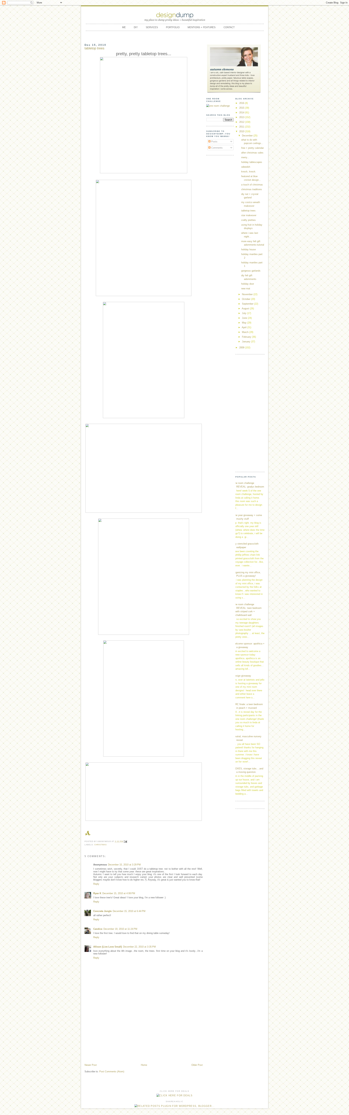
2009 (242, 347)
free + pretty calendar (252, 148)
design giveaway (242, 675)
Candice (97, 929)
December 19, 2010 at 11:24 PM (120, 929)
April (244, 327)
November (247, 294)
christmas (100, 845)
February (247, 336)
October (246, 299)
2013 (242, 117)
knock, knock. (248, 171)
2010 (242, 131)
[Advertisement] (144, 1035)
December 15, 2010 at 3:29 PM (124, 864)
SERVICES (152, 27)
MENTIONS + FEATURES (202, 27)
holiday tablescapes (251, 162)
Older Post (197, 1065)
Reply (96, 884)
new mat (245, 288)
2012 (242, 122)
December (247, 135)
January (246, 341)
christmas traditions (251, 189)
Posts (213, 141)
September (248, 303)
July (244, 313)
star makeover (248, 215)
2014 (242, 112)
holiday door (247, 283)
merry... (245, 157)
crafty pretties (248, 220)
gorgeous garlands (250, 270)
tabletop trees (248, 210)
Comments (216, 147)
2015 (242, 107)
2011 (242, 126)
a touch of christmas (252, 184)
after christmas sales (252, 152)
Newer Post (91, 1065)
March (245, 332)
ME (124, 27)
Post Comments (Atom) (111, 1071)
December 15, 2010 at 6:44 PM (129, 911)
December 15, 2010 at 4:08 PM (118, 893)
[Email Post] (125, 841)
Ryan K (97, 893)
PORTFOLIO (173, 27)
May (244, 322)
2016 (242, 103)
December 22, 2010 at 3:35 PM (139, 946)
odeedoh (245, 166)
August (246, 308)
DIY (136, 27)
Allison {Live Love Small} (107, 946)
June (245, 318)
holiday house (248, 249)
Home (144, 1065)
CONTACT (229, 27)
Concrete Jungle (102, 911)
